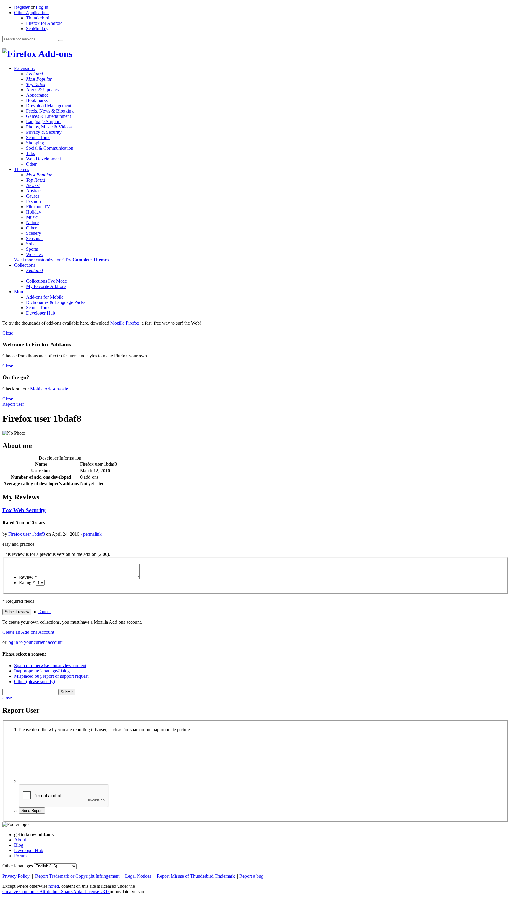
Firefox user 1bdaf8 (26, 534)
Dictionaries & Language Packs (55, 302)
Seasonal (34, 238)
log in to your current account (34, 642)
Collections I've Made (46, 281)
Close (7, 333)
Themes (21, 169)
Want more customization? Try (61, 259)
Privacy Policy (16, 876)
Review (28, 577)
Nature (32, 222)
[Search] (60, 40)
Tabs (30, 153)
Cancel (44, 611)
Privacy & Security (44, 132)
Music (32, 217)
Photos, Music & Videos (49, 126)
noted (53, 886)
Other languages (17, 865)
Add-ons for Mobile (44, 296)
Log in (42, 7)
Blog (18, 845)
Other (31, 164)
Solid (31, 243)
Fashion (33, 201)
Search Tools (38, 137)
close (7, 697)
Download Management (48, 105)
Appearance (37, 94)
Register (22, 7)
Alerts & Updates (42, 89)
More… (21, 291)
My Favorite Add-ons (46, 286)
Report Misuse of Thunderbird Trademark (196, 876)
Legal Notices (138, 876)
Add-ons (54, 53)
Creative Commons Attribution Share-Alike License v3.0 (56, 891)
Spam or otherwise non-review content (50, 665)
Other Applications (31, 12)
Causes (32, 195)
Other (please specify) (34, 681)
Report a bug (251, 876)
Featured (34, 73)
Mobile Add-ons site (49, 388)
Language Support (43, 121)
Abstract (34, 190)
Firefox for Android (44, 23)
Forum (20, 855)
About (20, 839)
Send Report (32, 810)
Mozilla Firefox (124, 322)
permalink (92, 534)
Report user (13, 404)
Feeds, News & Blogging (50, 110)
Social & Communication (49, 148)
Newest (33, 185)
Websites (34, 254)
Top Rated (35, 84)
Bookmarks (37, 100)
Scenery (33, 233)
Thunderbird (37, 17)
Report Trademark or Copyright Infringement (78, 876)
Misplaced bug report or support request (51, 676)
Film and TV (38, 206)
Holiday (33, 211)
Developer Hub (40, 312)
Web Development (43, 158)
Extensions (24, 68)
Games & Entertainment (48, 116)
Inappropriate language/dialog (42, 670)
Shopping (35, 142)
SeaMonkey (37, 28)
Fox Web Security (24, 510)
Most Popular (39, 79)
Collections (24, 265)
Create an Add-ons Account (28, 632)
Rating (27, 582)
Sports (32, 249)
